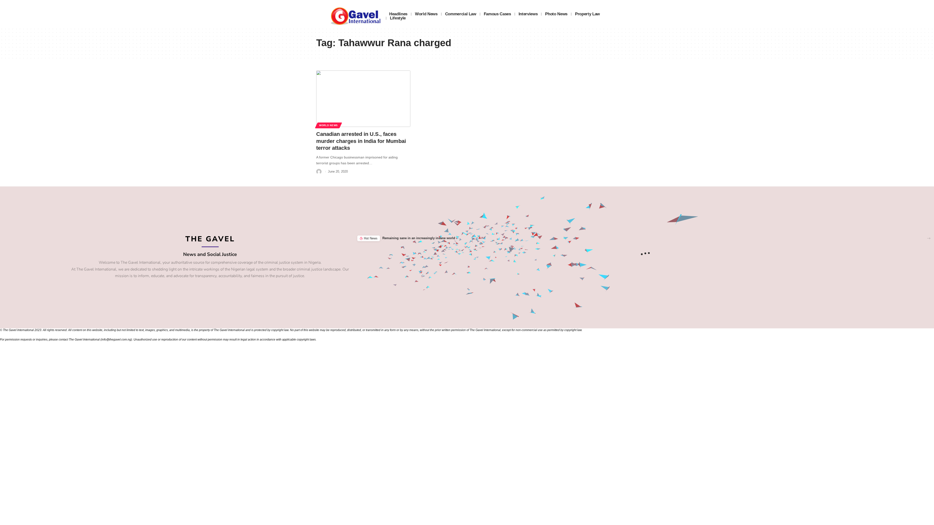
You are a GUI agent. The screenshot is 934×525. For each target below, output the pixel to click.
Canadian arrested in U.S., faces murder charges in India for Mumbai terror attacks (361, 141)
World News (328, 125)
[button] (928, 238)
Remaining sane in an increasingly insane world (418, 238)
